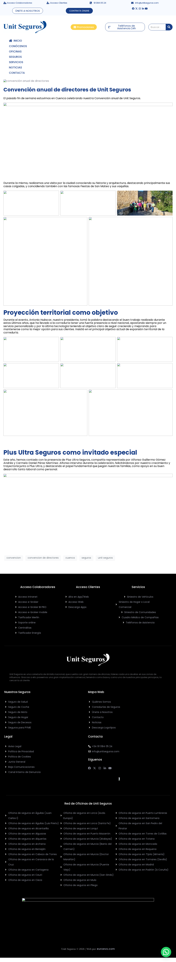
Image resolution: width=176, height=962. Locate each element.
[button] (166, 952)
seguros (86, 557)
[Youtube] (146, 8)
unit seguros (105, 557)
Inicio (17, 41)
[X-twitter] (136, 8)
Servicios (16, 62)
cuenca (70, 557)
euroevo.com (106, 949)
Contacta (17, 73)
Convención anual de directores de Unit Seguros (67, 89)
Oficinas (15, 51)
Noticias (15, 67)
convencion (14, 557)
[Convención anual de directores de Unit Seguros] (26, 81)
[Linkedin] (143, 8)
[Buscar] (169, 27)
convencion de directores (43, 557)
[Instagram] (140, 8)
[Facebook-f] (133, 8)
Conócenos (18, 46)
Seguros (15, 57)
